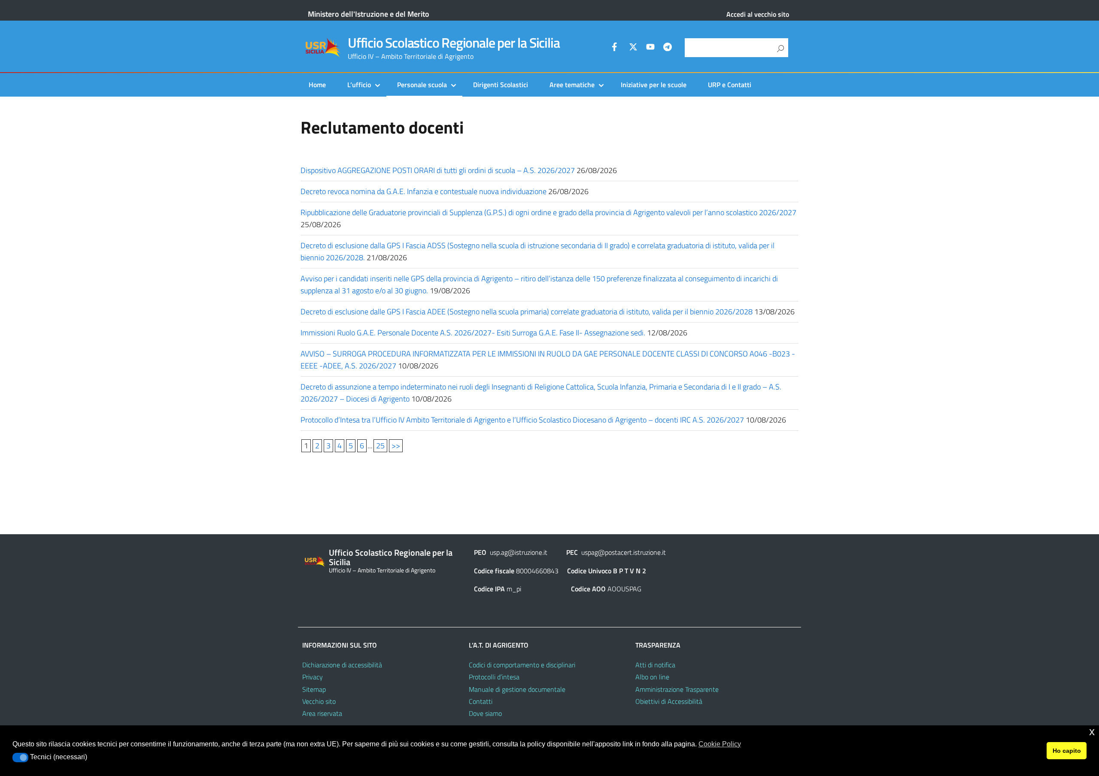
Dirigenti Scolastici (500, 84)
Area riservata (322, 713)
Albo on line (652, 677)
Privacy (312, 677)
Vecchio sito (319, 701)
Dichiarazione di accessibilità (342, 665)
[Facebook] (616, 48)
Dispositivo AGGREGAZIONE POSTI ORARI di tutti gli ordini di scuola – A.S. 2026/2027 (438, 170)
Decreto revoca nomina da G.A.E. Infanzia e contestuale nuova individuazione (423, 191)
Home (317, 84)
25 (380, 445)
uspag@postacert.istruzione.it (623, 552)
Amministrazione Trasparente (677, 689)
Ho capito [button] (1067, 750)
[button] (20, 757)
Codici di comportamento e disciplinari (522, 665)
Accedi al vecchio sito (757, 14)
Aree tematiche (572, 84)
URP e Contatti (729, 84)
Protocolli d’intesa (494, 677)
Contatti (480, 701)
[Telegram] (667, 48)
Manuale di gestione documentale (517, 689)
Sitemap (314, 689)
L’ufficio (359, 84)
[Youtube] (650, 48)
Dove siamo (485, 713)
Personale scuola (422, 84)
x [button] (1092, 731)
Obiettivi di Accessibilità (668, 701)
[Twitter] (633, 48)
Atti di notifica (655, 665)
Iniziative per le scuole (653, 84)
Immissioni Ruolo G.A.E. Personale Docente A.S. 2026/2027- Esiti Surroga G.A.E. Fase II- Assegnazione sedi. (473, 332)
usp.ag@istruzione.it (518, 552)
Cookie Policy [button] (719, 744)
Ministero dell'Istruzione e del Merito (368, 14)
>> (396, 445)
